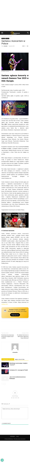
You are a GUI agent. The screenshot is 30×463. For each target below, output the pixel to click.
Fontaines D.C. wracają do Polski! (18, 370)
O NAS (17, 436)
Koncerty (7, 38)
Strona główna (4, 36)
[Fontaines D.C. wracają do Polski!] (5, 371)
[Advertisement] (15, 15)
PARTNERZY (12, 436)
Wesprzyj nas (15, 314)
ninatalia (5, 46)
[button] (28, 33)
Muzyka (10, 36)
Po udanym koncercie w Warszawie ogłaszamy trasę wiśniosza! (23, 336)
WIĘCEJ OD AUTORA (19, 359)
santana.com (4, 304)
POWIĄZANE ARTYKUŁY (7, 359)
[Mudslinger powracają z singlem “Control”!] (5, 364)
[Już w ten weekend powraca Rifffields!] (5, 378)
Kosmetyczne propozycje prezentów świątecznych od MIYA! (7, 336)
